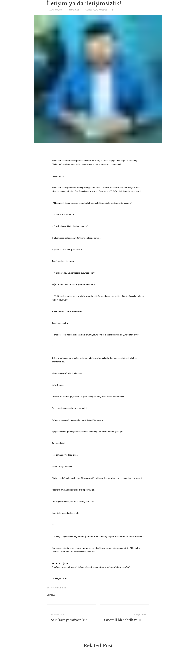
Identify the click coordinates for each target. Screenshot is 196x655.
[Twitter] (61, 595)
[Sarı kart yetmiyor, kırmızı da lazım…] (71, 617)
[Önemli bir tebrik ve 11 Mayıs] (124, 617)
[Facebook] (57, 595)
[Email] (64, 595)
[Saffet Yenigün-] (98, 7)
